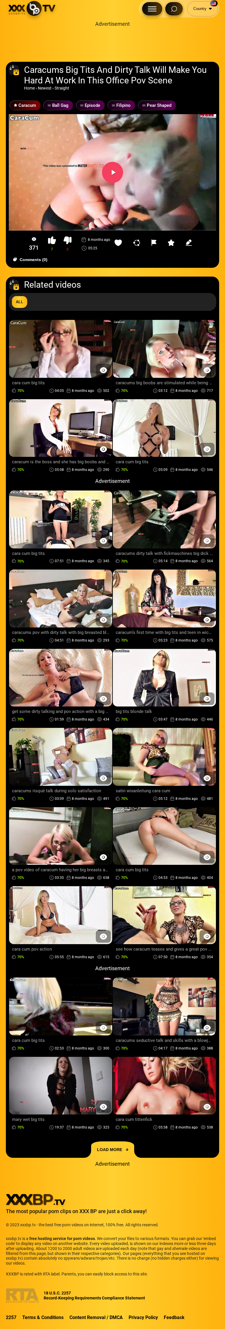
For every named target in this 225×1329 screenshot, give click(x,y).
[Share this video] (138, 242)
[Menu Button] (152, 8)
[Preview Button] (103, 370)
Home (29, 88)
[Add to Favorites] (120, 242)
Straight (61, 88)
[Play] (112, 172)
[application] (112, 172)
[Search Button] (174, 8)
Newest (45, 88)
